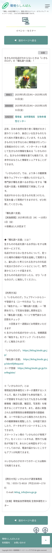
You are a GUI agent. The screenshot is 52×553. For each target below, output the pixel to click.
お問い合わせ (20, 542)
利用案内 (6, 542)
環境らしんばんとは (11, 538)
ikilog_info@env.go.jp (25, 492)
